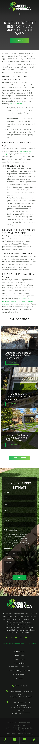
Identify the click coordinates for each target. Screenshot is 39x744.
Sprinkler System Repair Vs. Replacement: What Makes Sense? (18, 355)
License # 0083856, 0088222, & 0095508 (19, 643)
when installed (16, 104)
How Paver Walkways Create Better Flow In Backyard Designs (16, 438)
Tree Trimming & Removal (19, 671)
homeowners (24, 299)
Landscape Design (19, 674)
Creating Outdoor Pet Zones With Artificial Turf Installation (18, 396)
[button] (19, 14)
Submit (19, 577)
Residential (19, 655)
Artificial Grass (19, 663)
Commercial (20, 659)
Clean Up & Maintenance (19, 667)
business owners (9, 301)
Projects (19, 678)
